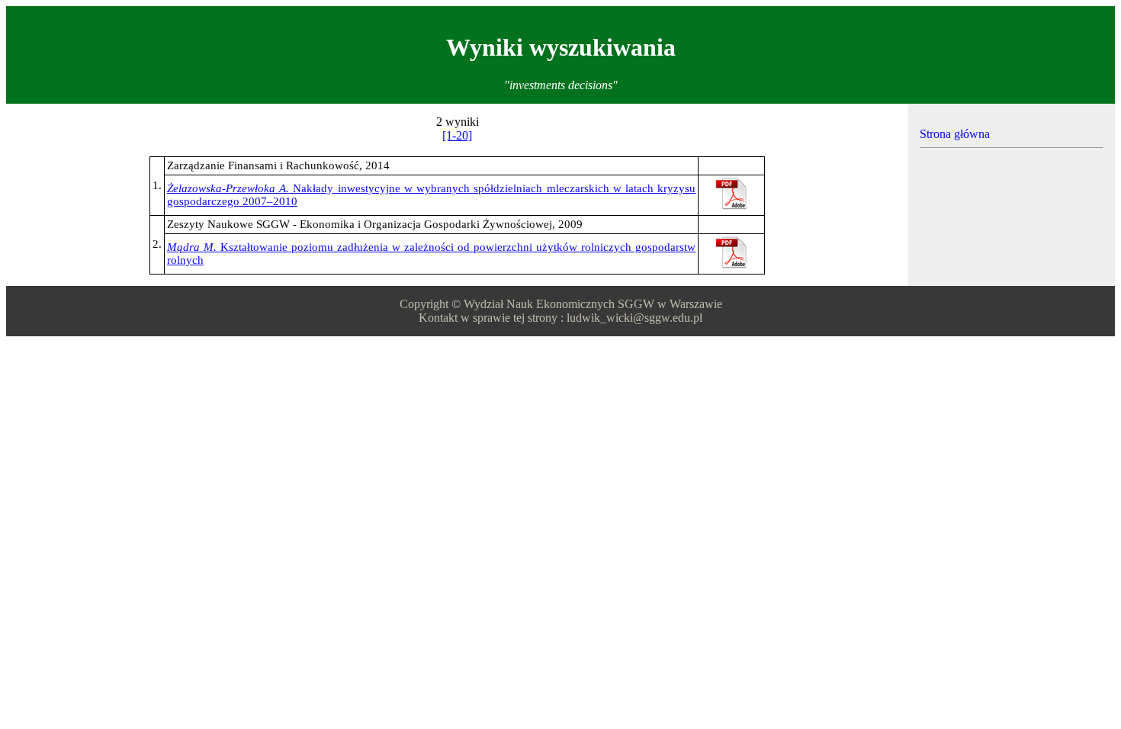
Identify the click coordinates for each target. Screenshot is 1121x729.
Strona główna (955, 133)
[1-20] (457, 135)
